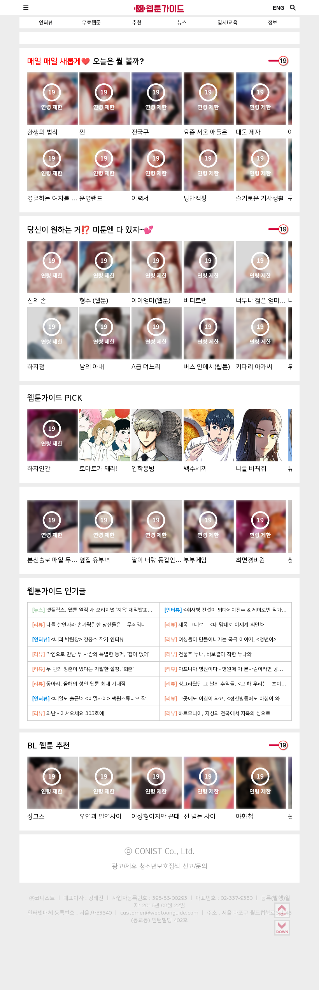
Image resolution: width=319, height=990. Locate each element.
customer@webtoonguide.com (159, 912)
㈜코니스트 (42, 898)
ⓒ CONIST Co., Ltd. (159, 851)
